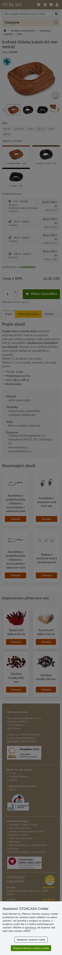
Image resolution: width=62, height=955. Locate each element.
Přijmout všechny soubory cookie (31, 948)
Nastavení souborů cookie (31, 939)
